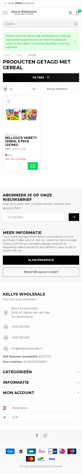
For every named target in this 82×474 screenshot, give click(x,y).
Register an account (41, 272)
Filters (39, 77)
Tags (19, 54)
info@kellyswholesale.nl (26, 348)
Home (7, 54)
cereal (32, 54)
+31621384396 (20, 326)
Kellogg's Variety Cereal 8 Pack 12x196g (21, 141)
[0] (77, 12)
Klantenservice (41, 260)
